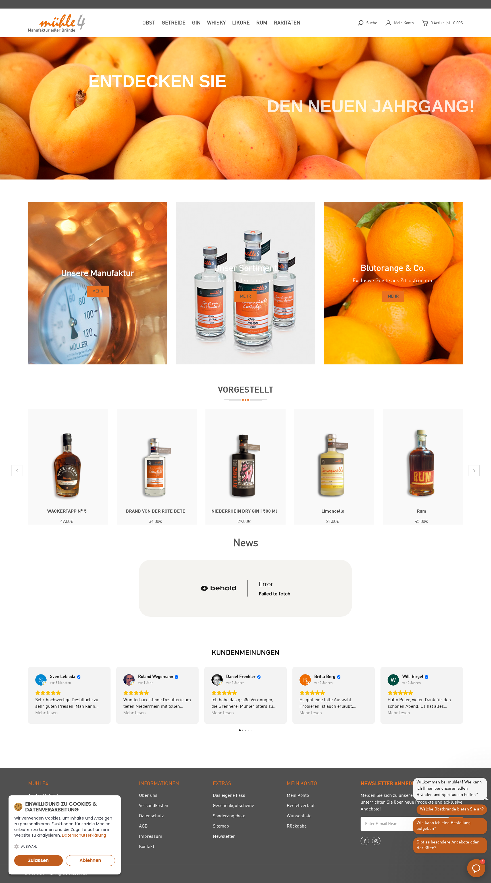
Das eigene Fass (229, 795)
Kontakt (146, 847)
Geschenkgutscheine (233, 806)
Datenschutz (151, 816)
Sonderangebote (229, 816)
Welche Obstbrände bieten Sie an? (452, 809)
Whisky (216, 23)
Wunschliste (299, 816)
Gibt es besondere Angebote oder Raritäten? (448, 845)
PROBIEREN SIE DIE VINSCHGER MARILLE (245, 146)
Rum (261, 23)
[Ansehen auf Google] (41, 680)
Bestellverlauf (301, 806)
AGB (143, 826)
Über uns (148, 795)
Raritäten (287, 23)
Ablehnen (90, 860)
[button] (476, 868)
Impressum (150, 836)
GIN (196, 23)
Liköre (241, 23)
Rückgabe (297, 826)
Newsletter (224, 836)
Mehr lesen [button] (46, 713)
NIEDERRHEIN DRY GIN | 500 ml (244, 511)
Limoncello (332, 511)
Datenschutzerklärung (84, 835)
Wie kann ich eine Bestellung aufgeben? (444, 826)
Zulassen (38, 860)
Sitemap (221, 826)
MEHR (97, 291)
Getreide (174, 23)
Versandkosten (153, 806)
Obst (148, 23)
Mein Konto (298, 795)
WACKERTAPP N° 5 (67, 511)
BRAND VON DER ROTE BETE (155, 511)
